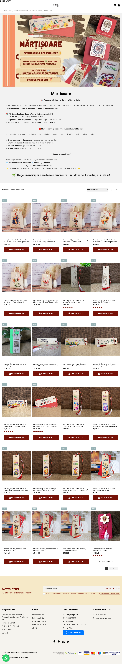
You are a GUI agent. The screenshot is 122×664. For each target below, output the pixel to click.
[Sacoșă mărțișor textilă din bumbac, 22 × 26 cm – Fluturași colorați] (16, 278)
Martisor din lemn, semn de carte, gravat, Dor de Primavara (104, 301)
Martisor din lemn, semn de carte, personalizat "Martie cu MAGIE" (74, 425)
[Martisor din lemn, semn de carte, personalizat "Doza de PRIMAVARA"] (105, 402)
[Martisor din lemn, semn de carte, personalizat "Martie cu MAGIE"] (76, 402)
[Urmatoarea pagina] (116, 568)
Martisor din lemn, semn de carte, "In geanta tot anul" (45, 549)
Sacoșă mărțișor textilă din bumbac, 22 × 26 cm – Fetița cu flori (75, 241)
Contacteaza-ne (75, 633)
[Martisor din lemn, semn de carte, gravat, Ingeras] (16, 341)
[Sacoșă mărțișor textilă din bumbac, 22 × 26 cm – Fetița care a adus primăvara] (46, 217)
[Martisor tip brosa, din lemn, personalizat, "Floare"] (105, 526)
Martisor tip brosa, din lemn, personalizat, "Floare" (102, 549)
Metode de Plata (38, 615)
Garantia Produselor (40, 621)
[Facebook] (54, 642)
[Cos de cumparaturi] (119, 5)
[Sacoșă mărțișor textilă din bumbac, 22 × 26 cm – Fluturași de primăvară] (105, 217)
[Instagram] (68, 642)
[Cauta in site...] (115, 5)
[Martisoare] (61, 51)
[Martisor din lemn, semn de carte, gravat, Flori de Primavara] (76, 278)
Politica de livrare (8, 630)
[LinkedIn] (63, 642)
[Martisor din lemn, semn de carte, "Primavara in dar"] (16, 526)
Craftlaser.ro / (8, 11)
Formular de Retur (39, 625)
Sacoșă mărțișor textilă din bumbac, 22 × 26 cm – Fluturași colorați (16, 301)
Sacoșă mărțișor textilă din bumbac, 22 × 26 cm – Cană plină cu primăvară (16, 241)
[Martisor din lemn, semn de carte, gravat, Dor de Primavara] (105, 278)
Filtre (115, 190)
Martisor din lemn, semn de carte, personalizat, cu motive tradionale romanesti (104, 365)
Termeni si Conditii (8, 623)
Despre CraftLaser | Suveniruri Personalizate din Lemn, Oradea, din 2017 (15, 617)
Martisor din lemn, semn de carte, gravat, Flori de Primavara (74, 301)
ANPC (34, 628)
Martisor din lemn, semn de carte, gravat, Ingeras (15, 365)
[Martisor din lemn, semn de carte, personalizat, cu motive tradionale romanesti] (105, 341)
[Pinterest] (59, 642)
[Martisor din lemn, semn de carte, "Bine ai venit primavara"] (105, 466)
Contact (5, 633)
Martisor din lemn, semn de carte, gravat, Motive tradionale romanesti (45, 365)
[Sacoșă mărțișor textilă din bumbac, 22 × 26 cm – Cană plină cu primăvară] (16, 217)
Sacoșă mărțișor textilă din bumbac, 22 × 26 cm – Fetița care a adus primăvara (45, 241)
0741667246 (101, 615)
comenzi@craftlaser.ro (105, 618)
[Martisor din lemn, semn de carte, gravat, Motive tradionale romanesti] (46, 341)
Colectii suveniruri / (20, 11)
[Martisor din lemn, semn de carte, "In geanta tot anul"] (46, 526)
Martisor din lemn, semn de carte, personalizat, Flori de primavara (74, 365)
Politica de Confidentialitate (110, 594)
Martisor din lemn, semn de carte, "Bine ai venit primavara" (104, 489)
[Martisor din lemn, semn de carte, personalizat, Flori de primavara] (76, 341)
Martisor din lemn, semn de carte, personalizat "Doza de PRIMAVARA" (105, 425)
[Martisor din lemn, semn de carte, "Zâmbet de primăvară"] (76, 526)
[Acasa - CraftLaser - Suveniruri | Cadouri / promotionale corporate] (61, 5)
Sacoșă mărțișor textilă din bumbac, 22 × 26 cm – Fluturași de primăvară (105, 241)
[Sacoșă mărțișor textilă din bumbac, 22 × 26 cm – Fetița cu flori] (76, 217)
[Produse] (4, 6)
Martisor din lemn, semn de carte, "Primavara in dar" (15, 549)
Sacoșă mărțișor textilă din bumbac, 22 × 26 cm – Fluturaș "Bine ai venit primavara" (45, 301)
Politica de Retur (38, 618)
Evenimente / (38, 11)
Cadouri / (30, 11)
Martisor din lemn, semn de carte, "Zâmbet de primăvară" (74, 549)
